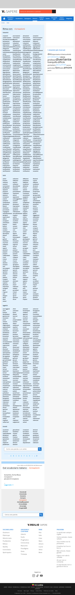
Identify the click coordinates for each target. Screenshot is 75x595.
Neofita (5, 547)
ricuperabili (23, 508)
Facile (23, 537)
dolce (62, 57)
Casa (40, 538)
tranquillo (53, 62)
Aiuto (56, 590)
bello (61, 68)
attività (68, 54)
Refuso (5, 544)
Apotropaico (7, 552)
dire (50, 54)
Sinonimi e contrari (10, 18)
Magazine (69, 18)
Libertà (23, 534)
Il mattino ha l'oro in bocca (64, 547)
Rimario (35, 18)
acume (61, 64)
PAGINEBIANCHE (39, 587)
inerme (68, 65)
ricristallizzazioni (23, 502)
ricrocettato (23, 504)
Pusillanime (7, 541)
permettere (52, 65)
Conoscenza (25, 543)
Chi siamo (20, 590)
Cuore (41, 547)
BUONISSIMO (68, 587)
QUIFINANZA (62, 587)
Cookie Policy (39, 590)
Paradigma (24, 548)
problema (54, 57)
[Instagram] (34, 576)
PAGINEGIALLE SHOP (25, 587)
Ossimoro (6, 532)
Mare (40, 541)
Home (4, 18)
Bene (40, 552)
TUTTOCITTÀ (47, 587)
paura (49, 70)
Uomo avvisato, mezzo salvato (64, 538)
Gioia (22, 551)
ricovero (23, 496)
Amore (41, 544)
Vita (40, 532)
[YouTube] (41, 576)
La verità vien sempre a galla (64, 533)
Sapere (12, 11)
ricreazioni (23, 500)
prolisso (51, 59)
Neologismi (27, 18)
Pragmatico (25, 540)
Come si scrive (41, 18)
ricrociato (23, 506)
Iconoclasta (7, 550)
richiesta (63, 54)
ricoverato (23, 494)
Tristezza (24, 554)
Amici (40, 550)
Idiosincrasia (7, 538)
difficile (61, 62)
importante (56, 54)
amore (68, 67)
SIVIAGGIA (55, 587)
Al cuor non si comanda (61, 561)
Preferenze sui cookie (49, 590)
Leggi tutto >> (9, 485)
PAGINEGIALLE (16, 587)
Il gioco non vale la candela (63, 556)
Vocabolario (19, 18)
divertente (63, 59)
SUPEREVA (37, 588)
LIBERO (5, 587)
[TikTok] (37, 576)
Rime (8, 23)
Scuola (48, 18)
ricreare (23, 498)
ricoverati (23, 492)
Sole (40, 535)
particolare (51, 68)
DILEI (51, 587)
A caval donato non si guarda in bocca (64, 565)
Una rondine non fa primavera (63, 542)
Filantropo (6, 535)
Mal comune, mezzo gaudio (63, 552)
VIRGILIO (10, 587)
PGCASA (33, 587)
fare (57, 67)
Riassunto (24, 546)
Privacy (32, 590)
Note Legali (26, 590)
